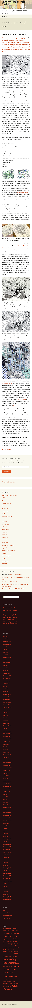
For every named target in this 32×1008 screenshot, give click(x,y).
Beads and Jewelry (6, 503)
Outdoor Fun (5, 540)
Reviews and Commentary (8, 550)
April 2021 (5, 720)
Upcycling (9, 39)
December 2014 (7, 899)
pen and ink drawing (24, 46)
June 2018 (6, 797)
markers (6, 201)
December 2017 (7, 812)
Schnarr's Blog (9, 969)
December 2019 (7, 760)
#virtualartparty (20, 40)
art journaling (16, 938)
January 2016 (6, 870)
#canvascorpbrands (7, 928)
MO (17, 956)
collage (6, 44)
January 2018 (6, 810)
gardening (13, 945)
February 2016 (7, 868)
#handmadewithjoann (10, 931)
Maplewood (6, 949)
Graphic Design (5, 524)
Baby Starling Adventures (15, 574)
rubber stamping (12, 966)
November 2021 (7, 702)
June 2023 (6, 668)
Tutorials (4, 39)
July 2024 (5, 647)
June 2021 (6, 715)
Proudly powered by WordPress (10, 1004)
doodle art (10, 44)
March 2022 (6, 691)
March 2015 (6, 894)
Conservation (5, 511)
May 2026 (5, 636)
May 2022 (5, 686)
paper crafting (9, 959)
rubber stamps (22, 399)
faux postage (8, 945)
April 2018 (5, 802)
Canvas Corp (11, 939)
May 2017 (5, 831)
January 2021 (6, 728)
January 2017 (6, 841)
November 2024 (7, 644)
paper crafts (9, 962)
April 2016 (5, 862)
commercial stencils (23, 192)
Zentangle (21, 49)
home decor (11, 948)
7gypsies (7, 936)
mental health (6, 954)
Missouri (11, 954)
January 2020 (6, 757)
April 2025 (5, 639)
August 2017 (6, 823)
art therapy (18, 42)
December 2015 (7, 873)
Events (3, 513)
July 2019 (5, 773)
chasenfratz (5, 577)
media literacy (15, 951)
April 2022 (5, 689)
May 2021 (5, 718)
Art (14, 37)
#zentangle (4, 42)
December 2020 (7, 731)
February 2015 (7, 897)
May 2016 (5, 860)
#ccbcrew (15, 928)
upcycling (8, 986)
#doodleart (24, 39)
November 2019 (7, 762)
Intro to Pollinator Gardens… (10, 610)
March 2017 (6, 836)
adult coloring (11, 42)
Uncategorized (5, 561)
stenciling (13, 983)
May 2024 (5, 652)
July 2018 (5, 794)
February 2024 (7, 657)
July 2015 (5, 886)
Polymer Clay (5, 548)
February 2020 (7, 754)
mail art (17, 948)
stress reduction (6, 49)
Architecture (5, 498)
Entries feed (6, 913)
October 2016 (6, 849)
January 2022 (6, 697)
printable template (7, 383)
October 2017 (6, 818)
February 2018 (7, 807)
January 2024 (6, 660)
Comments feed (7, 915)
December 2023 (7, 662)
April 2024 (5, 654)
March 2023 (6, 670)
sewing (4, 979)
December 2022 (7, 676)
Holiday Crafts (5, 529)
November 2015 (7, 876)
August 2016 (6, 854)
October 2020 (6, 736)
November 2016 (7, 847)
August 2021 (6, 710)
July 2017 (5, 826)
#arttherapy (18, 39)
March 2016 (6, 865)
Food (3, 519)
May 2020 (5, 747)
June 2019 (6, 776)
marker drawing (8, 46)
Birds (3, 506)
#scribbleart (12, 40)
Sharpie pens (25, 47)
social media (10, 979)
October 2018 (6, 789)
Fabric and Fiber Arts (7, 516)
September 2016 (7, 852)
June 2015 (6, 889)
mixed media (15, 46)
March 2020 (6, 752)
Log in (4, 910)
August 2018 (6, 791)
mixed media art (12, 956)
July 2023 (5, 665)
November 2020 (7, 733)
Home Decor (5, 532)
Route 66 (4, 553)
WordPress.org (7, 918)
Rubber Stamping (6, 556)
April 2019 (5, 778)
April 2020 (5, 749)
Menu (3, 16)
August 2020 (6, 741)
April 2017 (5, 833)
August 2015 (6, 883)
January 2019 (6, 783)
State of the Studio (14, 581)
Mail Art (15, 405)
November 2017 (7, 815)
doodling (16, 44)
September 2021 (7, 707)
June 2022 (6, 683)
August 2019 (6, 770)
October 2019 (6, 765)
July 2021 (5, 712)
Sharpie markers (17, 47)
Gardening (4, 521)
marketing (11, 949)
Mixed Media (18, 37)
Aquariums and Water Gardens (9, 495)
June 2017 (6, 828)
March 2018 (6, 804)
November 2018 (7, 786)
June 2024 (6, 649)
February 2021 (7, 726)
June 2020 (6, 744)
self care (15, 976)
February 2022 (7, 694)
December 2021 (7, 699)
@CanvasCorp (13, 936)
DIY (14, 944)
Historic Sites (5, 527)
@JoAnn (5, 938)
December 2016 (7, 844)
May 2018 (5, 799)
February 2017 (7, 839)
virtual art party (15, 49)
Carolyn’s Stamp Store (9, 482)
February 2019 (7, 781)
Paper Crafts (25, 37)
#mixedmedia (5, 40)
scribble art (9, 47)
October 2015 (6, 878)
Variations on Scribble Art (14, 34)
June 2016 (6, 857)
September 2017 (7, 820)
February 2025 (7, 641)
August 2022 (6, 681)
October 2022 (6, 678)
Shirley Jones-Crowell (7, 584)
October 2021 (6, 704)
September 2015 (7, 881)
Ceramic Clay (5, 508)
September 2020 (7, 739)
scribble (4, 47)
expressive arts (23, 44)
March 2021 (6, 723)
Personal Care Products (8, 545)
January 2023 (6, 673)
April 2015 (5, 891)
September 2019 (7, 768)
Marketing (4, 534)
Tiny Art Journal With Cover (10, 608)
